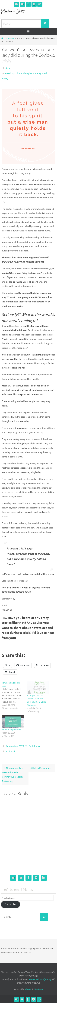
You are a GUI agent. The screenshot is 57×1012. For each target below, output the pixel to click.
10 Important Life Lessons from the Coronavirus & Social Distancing (12, 771)
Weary (5, 77)
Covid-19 (10, 38)
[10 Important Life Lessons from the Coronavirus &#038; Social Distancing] (38, 685)
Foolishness (34, 743)
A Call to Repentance (11, 727)
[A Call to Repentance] (13, 719)
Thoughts (27, 72)
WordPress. (38, 985)
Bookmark (10, 748)
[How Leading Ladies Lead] (14, 693)
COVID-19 (23, 743)
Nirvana (28, 985)
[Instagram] (34, 4)
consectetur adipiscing (40, 975)
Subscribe (10, 900)
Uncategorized (40, 72)
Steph (8, 67)
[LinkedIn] (39, 4)
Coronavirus (12, 743)
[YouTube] (16, 4)
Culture (18, 72)
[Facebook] (28, 4)
